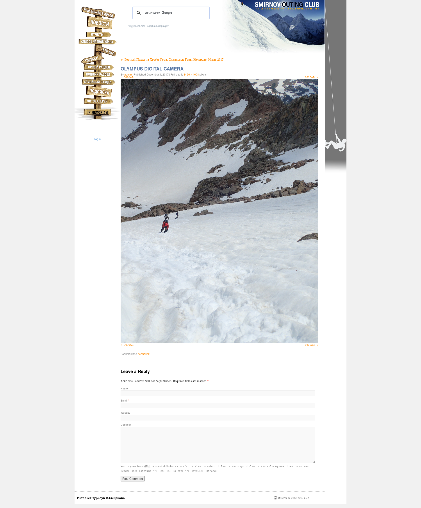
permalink (144, 354)
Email (125, 400)
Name (125, 388)
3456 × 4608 (191, 74)
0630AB (310, 77)
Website (125, 412)
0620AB (129, 77)
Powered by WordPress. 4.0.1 (293, 497)
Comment (126, 424)
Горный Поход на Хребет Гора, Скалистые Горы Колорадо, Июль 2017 (172, 59)
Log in (97, 139)
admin (128, 74)
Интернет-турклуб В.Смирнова (101, 497)
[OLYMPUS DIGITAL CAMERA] (219, 211)
